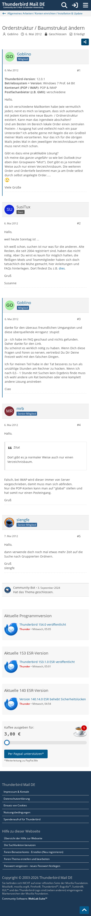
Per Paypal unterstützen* (26, 754)
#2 (79, 223)
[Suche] (64, 5)
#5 (79, 536)
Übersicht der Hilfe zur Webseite (23, 838)
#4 (79, 425)
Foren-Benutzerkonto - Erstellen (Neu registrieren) (33, 852)
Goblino (12, 34)
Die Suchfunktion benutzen (20, 845)
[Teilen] (85, 42)
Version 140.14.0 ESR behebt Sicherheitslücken (52, 699)
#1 (79, 70)
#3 (79, 319)
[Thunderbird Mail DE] (23, 5)
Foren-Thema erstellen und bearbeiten (27, 859)
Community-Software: (24, 898)
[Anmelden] (75, 5)
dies (62, 268)
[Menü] (85, 5)
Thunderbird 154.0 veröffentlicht (42, 624)
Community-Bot (24, 588)
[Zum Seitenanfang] (84, 910)
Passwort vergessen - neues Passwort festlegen (32, 866)
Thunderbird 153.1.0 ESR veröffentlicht (47, 662)
